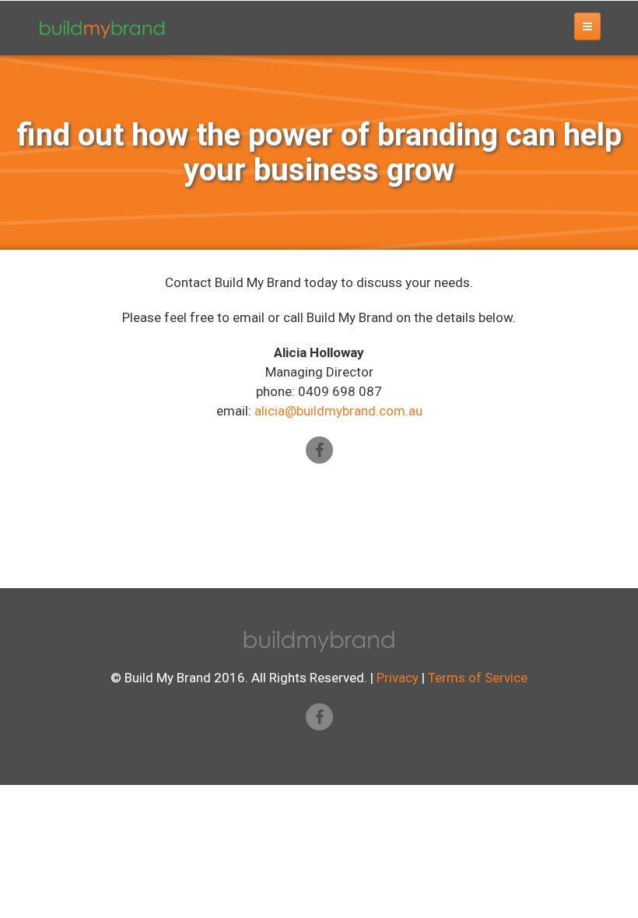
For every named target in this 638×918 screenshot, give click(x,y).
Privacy (398, 677)
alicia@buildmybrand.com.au (338, 411)
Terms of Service (478, 677)
